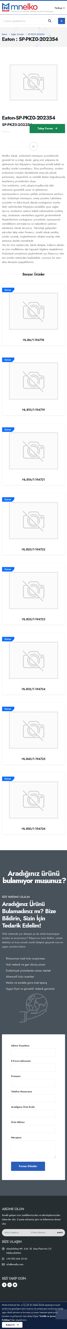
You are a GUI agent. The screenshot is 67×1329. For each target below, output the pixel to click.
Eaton (4, 34)
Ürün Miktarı (18, 1122)
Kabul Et (10, 1324)
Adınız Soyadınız (20, 1045)
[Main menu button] (61, 21)
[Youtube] (15, 1285)
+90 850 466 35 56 (16, 1258)
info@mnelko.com (14, 1264)
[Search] (50, 21)
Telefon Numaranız (21, 1091)
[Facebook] (4, 1285)
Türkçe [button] (58, 8)
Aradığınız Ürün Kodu (23, 1107)
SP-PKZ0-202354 (36, 34)
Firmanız (15, 1076)
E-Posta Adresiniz (21, 1061)
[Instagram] (9, 1285)
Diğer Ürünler (17, 34)
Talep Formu (45, 128)
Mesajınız (16, 1137)
